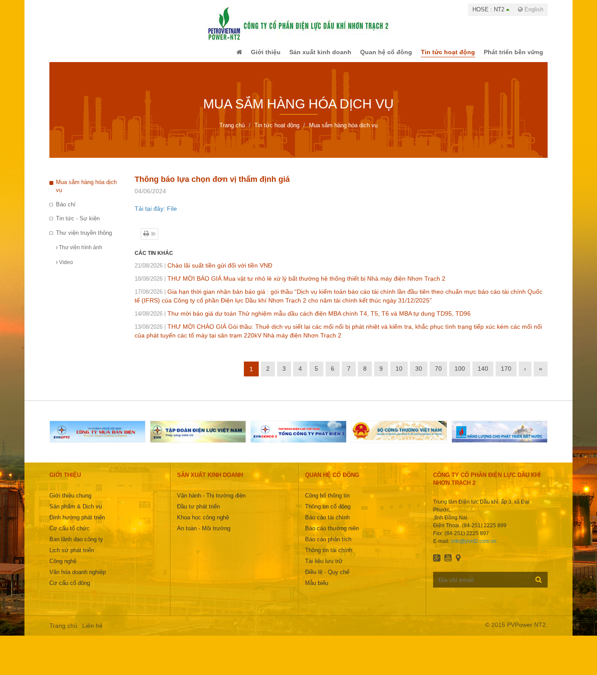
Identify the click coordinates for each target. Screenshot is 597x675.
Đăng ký (539, 585)
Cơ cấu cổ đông (69, 589)
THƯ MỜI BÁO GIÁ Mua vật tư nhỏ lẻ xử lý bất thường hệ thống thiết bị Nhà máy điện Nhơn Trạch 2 (290, 284)
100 (460, 374)
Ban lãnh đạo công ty (76, 545)
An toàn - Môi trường (203, 534)
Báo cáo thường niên (332, 534)
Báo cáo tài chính (327, 523)
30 (418, 374)
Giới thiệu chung (70, 501)
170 (506, 374)
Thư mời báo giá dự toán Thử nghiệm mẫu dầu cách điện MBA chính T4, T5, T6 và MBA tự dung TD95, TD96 (303, 319)
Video (65, 268)
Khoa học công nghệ (203, 523)
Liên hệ (92, 631)
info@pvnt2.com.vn (473, 547)
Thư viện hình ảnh (80, 254)
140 (483, 374)
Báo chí (66, 210)
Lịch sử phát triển (71, 556)
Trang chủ (63, 631)
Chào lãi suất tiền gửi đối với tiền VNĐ (203, 271)
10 (399, 374)
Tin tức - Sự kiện (78, 224)
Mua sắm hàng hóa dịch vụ (86, 192)
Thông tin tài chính (328, 556)
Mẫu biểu (316, 589)
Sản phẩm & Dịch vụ (75, 512)
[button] (221, 55)
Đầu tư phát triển (198, 512)
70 (438, 374)
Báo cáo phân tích (328, 545)
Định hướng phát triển (77, 523)
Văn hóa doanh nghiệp (77, 578)
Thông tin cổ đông (328, 512)
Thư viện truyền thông (84, 239)
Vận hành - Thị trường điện (211, 501)
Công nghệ (62, 567)
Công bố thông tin (327, 501)
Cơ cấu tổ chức (69, 534)
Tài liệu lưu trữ (324, 567)
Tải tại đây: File (156, 214)
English (533, 9)
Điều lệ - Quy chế (327, 578)
